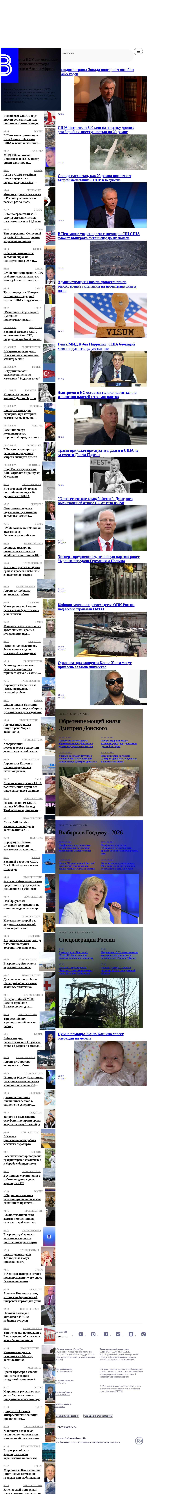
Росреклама (60, 1406)
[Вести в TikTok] (143, 1334)
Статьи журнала (67, 1427)
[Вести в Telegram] (106, 1334)
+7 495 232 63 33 (62, 1394)
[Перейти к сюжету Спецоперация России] (99, 1003)
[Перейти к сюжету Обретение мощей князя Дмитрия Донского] (99, 791)
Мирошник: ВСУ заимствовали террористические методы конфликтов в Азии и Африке (31, 64)
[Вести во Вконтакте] (118, 1334)
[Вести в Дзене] (80, 1334)
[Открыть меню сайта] (138, 51)
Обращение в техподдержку (98, 1416)
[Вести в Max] (93, 1334)
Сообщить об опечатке (67, 1416)
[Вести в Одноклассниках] (131, 1334)
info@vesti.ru (60, 1383)
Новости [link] (68, 53)
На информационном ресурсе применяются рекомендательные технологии (87, 1442)
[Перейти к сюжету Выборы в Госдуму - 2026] (99, 899)
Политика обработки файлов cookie (70, 1438)
